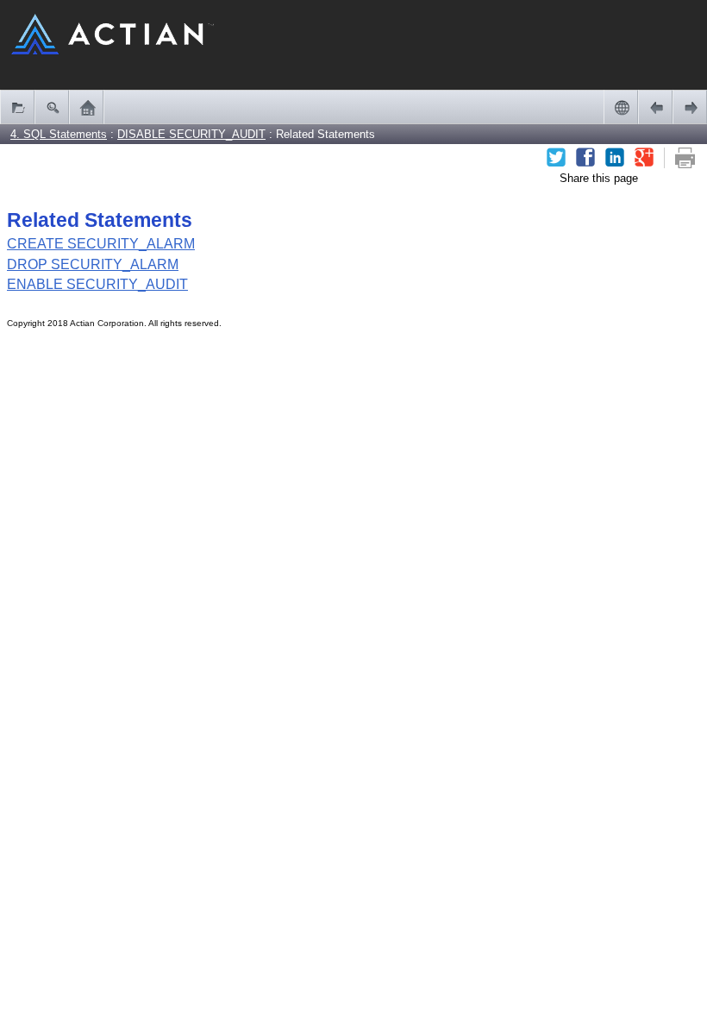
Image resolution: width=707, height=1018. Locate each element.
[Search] (51, 107)
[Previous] (655, 107)
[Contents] (17, 107)
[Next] (689, 107)
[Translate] (620, 107)
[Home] (86, 107)
